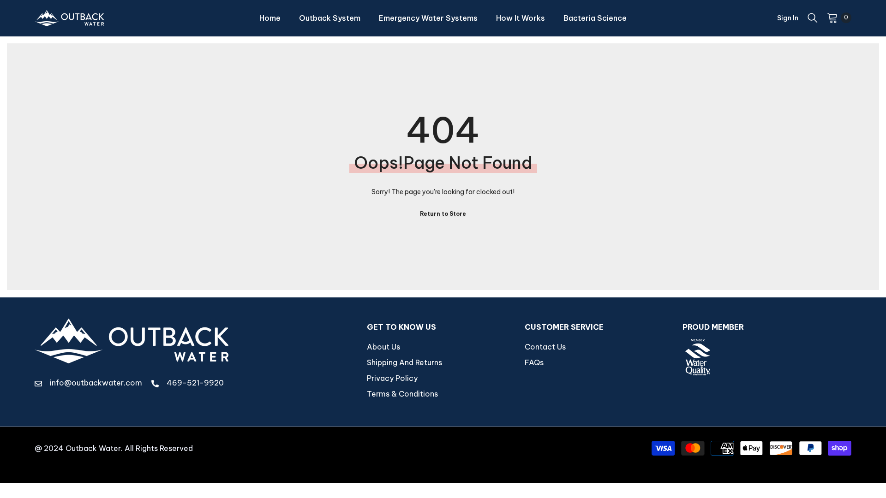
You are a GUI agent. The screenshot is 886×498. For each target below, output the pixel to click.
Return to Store (443, 213)
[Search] (813, 17)
